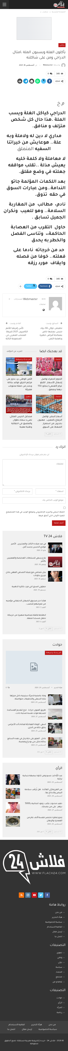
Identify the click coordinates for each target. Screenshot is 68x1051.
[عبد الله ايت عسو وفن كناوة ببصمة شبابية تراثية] (13, 779)
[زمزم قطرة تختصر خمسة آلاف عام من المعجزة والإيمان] (13, 821)
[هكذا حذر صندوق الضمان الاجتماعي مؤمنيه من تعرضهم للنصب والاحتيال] (55, 604)
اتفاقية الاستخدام (54, 927)
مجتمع (59, 977)
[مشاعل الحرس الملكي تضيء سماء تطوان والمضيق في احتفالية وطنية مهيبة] (19, 404)
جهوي (28, 397)
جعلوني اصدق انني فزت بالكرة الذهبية (29, 587)
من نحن (58, 913)
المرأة (59, 1008)
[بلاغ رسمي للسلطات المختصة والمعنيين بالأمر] (55, 562)
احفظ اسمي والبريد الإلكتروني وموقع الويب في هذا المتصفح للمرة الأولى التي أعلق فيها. (35, 514)
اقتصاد (58, 359)
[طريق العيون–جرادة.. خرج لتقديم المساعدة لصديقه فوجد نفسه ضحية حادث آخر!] (55, 714)
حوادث (59, 998)
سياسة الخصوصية (53, 922)
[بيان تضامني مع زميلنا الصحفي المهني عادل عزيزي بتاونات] (55, 576)
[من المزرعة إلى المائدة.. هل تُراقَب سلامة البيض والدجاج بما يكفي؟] (13, 793)
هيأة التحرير (57, 917)
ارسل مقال (57, 932)
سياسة (59, 967)
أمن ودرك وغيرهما (23, 359)
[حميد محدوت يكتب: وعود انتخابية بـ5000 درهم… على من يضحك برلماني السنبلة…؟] (13, 807)
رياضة (59, 1013)
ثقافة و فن (57, 982)
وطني (62, 45)
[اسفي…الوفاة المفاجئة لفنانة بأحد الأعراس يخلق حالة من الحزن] (55, 728)
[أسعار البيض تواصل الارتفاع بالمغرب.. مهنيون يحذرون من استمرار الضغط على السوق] (49, 404)
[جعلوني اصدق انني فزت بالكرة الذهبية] (55, 590)
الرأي (60, 1003)
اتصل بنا (58, 937)
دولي (60, 963)
